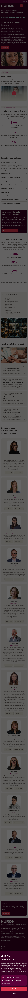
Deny (14, 993)
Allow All (14, 989)
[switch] (6, 977)
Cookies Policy (19, 973)
